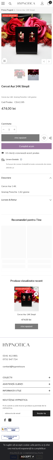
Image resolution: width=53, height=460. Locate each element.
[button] (44, 61)
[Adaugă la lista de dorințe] (44, 138)
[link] (13, 261)
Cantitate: (6, 123)
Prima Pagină (7, 10)
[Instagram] (10, 420)
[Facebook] (5, 420)
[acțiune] (50, 138)
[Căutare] (10, 3)
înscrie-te (41, 413)
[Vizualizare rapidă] (36, 294)
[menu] (3, 3)
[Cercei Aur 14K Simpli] (26, 299)
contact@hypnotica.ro (14, 366)
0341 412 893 (10, 355)
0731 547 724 (10, 359)
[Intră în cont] (42, 3)
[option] (26, 39)
